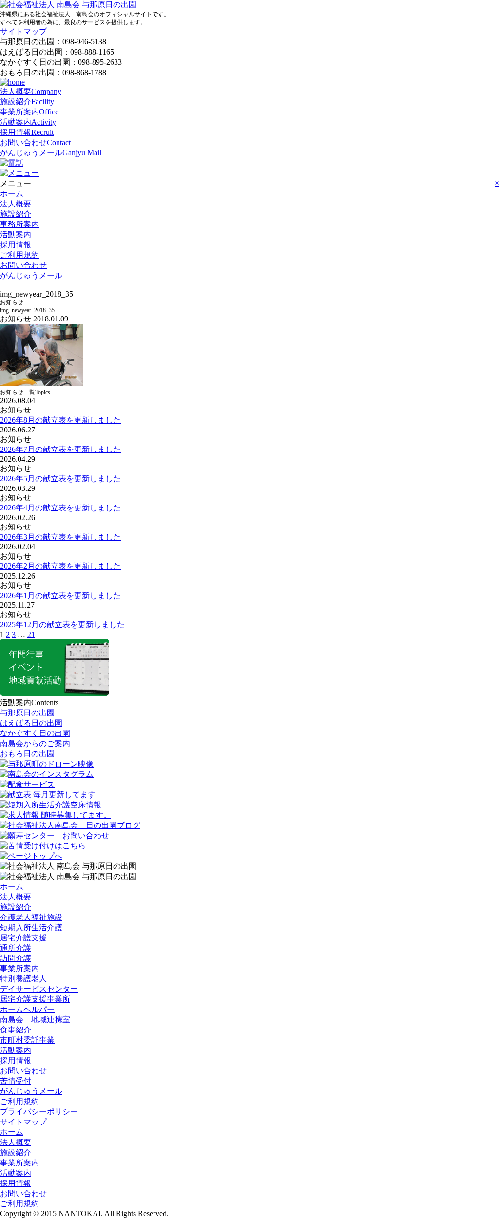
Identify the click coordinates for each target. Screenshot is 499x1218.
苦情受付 (15, 1081)
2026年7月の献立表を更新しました (60, 449)
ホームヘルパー (27, 1009)
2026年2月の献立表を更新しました (60, 566)
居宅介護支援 (23, 938)
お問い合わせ (35, 142)
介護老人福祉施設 (31, 917)
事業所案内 (29, 112)
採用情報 (27, 132)
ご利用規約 (19, 255)
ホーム (11, 193)
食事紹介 (15, 1030)
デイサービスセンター (39, 989)
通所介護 (15, 948)
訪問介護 (15, 958)
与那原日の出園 (27, 713)
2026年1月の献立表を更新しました (60, 595)
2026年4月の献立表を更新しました (60, 508)
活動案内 (28, 122)
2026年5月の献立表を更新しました (60, 478)
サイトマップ (23, 31)
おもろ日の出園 (27, 754)
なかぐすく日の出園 (35, 733)
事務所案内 (19, 224)
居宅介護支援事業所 (35, 999)
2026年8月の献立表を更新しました (60, 420)
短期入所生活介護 (31, 927)
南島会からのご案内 (35, 743)
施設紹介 (27, 101)
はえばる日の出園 (31, 723)
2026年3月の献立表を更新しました (60, 537)
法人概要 (30, 91)
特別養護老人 (23, 978)
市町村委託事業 (27, 1040)
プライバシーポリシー (39, 1111)
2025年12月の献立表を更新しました (62, 624)
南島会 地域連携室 (35, 1019)
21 (31, 634)
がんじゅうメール (50, 153)
